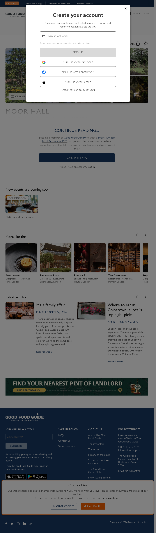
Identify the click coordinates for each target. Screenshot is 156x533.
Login (92, 89)
